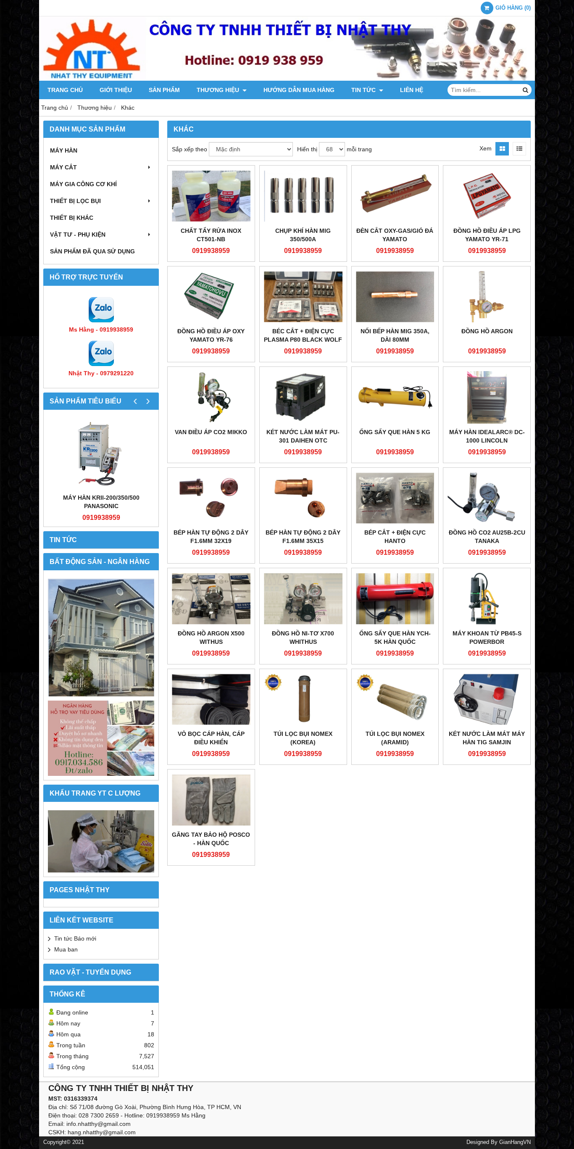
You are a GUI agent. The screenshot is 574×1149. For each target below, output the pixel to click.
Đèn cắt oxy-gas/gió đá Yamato (394, 234)
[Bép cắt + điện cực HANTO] (395, 498)
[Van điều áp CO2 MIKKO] (211, 397)
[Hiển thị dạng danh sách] (519, 148)
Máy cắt (63, 167)
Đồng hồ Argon (487, 331)
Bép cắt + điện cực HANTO (395, 536)
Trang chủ (65, 90)
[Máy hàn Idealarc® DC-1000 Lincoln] (487, 397)
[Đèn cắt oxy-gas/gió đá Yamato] (395, 196)
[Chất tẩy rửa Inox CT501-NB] (211, 196)
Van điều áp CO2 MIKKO (211, 432)
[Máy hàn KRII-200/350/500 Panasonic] (101, 453)
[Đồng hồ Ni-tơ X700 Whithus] (303, 598)
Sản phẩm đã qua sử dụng (92, 251)
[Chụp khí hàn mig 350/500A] (303, 196)
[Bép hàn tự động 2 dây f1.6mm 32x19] (211, 498)
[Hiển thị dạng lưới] (502, 148)
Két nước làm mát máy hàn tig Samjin (487, 738)
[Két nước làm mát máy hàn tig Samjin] (487, 699)
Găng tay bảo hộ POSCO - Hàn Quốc (211, 838)
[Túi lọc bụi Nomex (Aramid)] (395, 699)
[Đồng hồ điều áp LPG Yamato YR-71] (487, 196)
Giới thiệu (116, 90)
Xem (485, 148)
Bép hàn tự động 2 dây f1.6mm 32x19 (211, 536)
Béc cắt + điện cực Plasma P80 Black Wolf (303, 335)
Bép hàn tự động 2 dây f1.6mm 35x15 (303, 536)
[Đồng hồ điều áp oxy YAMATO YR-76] (211, 297)
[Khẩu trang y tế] (101, 841)
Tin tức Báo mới (75, 938)
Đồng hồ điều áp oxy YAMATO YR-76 (211, 335)
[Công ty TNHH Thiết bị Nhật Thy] (287, 78)
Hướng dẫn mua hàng (298, 90)
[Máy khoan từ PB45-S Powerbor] (487, 598)
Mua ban (66, 949)
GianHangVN (515, 1142)
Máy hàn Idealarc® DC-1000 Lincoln (487, 436)
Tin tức (364, 90)
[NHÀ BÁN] (101, 637)
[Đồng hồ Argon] (487, 297)
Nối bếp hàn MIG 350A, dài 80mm (395, 335)
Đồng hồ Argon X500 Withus (211, 637)
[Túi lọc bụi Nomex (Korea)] (303, 699)
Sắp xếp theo (189, 149)
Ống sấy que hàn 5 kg (394, 432)
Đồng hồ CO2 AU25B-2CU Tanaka (487, 536)
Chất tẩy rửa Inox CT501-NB (211, 234)
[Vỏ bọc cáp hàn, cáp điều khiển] (211, 699)
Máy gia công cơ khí (83, 184)
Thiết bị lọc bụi (75, 201)
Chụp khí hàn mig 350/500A (303, 234)
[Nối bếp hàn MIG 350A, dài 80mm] (395, 297)
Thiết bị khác (71, 217)
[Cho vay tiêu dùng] (101, 738)
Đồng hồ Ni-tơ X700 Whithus (303, 637)
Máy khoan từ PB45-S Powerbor (487, 637)
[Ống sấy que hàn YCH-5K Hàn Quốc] (395, 598)
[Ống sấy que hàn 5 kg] (395, 397)
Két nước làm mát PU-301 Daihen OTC (303, 436)
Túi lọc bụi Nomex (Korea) (303, 738)
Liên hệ (411, 90)
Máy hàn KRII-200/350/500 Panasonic (101, 501)
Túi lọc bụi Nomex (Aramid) (395, 738)
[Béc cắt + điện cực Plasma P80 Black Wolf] (303, 297)
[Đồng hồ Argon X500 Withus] (211, 598)
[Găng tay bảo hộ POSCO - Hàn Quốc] (211, 800)
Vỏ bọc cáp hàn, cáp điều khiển (211, 738)
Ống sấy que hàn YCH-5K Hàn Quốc (395, 637)
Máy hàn (63, 150)
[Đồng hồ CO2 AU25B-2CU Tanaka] (487, 498)
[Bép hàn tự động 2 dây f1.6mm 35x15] (303, 498)
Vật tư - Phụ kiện (77, 234)
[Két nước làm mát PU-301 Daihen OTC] (303, 397)
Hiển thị (307, 149)
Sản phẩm (164, 90)
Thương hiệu (219, 90)
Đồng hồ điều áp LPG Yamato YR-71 (487, 234)
